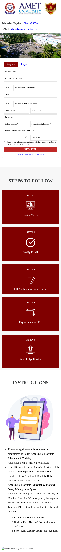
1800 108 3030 (30, 23)
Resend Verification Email (30, 154)
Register (11, 64)
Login (24, 64)
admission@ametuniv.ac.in (23, 29)
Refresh (26, 137)
